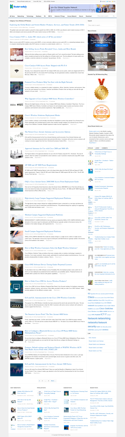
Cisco (91, 297)
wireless (105, 330)
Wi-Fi (100, 330)
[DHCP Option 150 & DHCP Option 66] (13, 418)
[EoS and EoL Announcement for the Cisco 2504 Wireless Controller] (17, 303)
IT (106, 314)
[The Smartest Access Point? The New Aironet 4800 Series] (17, 320)
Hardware (38, 16)
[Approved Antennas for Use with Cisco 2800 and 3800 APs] (17, 154)
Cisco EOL (102, 300)
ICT (102, 314)
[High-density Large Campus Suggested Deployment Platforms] (17, 204)
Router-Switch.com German (96, 341)
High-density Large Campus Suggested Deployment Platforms (48, 198)
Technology (30, 16)
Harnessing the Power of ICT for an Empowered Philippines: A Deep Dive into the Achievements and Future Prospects (75, 418)
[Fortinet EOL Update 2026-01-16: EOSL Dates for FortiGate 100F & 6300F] (90, 198)
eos (113, 311)
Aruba (111, 293)
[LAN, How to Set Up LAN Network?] (13, 401)
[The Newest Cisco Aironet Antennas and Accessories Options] (17, 138)
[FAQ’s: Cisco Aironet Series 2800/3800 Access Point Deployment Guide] (17, 187)
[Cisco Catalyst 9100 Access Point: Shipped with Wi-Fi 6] (17, 71)
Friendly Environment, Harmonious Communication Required (51, 426)
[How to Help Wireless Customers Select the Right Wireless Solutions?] (17, 254)
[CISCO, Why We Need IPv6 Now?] (90, 171)
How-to (81, 16)
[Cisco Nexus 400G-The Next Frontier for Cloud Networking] (66, 410)
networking (104, 318)
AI (109, 293)
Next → (53, 380)
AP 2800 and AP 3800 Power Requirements (41, 165)
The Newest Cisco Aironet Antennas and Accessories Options (47, 132)
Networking (20, 16)
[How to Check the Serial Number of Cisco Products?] (13, 410)
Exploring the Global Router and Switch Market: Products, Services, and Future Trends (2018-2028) (47, 24)
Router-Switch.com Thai (95, 351)
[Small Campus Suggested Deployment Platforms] (17, 237)
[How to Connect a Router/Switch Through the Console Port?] (13, 426)
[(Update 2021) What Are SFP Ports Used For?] (13, 393)
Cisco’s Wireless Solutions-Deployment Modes (42, 115)
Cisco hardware (96, 303)
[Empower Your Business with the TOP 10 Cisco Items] (66, 427)
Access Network (71, 16)
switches (91, 330)
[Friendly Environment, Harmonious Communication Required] (90, 188)
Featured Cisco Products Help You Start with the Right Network (48, 82)
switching (96, 330)
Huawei (97, 315)
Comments (105, 148)
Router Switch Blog (66, 435)
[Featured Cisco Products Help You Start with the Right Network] (17, 88)
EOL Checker (92, 337)
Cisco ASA (107, 297)
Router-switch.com (94, 131)
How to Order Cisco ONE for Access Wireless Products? (46, 281)
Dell (109, 311)
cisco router (107, 305)
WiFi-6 (50, 16)
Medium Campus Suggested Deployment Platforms (44, 214)
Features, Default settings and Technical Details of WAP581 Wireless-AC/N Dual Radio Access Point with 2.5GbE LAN (53, 348)
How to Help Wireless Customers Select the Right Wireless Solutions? (51, 248)
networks (93, 322)
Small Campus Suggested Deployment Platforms (43, 231)
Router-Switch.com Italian (95, 347)
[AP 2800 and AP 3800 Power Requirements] (17, 171)
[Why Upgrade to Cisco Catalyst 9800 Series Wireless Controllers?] (17, 104)
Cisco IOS (104, 303)
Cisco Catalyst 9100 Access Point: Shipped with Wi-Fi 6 (46, 65)
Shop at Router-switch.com (24, 1)
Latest (97, 148)
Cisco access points (99, 297)
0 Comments (32, 27)
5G (45, 16)
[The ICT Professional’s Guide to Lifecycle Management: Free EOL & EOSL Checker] (90, 209)
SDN (101, 326)
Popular (90, 148)
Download (89, 16)
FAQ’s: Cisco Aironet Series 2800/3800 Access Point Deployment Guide (52, 181)
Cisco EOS (107, 300)
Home (13, 16)
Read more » (61, 32)
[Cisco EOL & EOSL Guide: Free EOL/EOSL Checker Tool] (90, 219)
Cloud (98, 311)
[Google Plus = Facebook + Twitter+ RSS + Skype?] (90, 162)
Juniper (109, 314)
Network (92, 318)
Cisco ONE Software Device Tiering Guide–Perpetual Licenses (48, 264)
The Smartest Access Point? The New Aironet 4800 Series (46, 314)
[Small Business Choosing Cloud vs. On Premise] (66, 393)
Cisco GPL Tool (37, 1)
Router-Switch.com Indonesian (97, 344)
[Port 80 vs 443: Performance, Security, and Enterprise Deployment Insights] (90, 228)
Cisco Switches (106, 308)
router (98, 327)
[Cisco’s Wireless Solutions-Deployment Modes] (17, 121)
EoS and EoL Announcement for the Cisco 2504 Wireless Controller (50, 297)
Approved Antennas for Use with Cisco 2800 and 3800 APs (47, 148)
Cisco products (98, 305)
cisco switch (96, 308)
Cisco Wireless (92, 311)
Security (105, 327)
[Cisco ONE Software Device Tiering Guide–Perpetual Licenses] (17, 270)
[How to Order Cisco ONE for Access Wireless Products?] (17, 287)
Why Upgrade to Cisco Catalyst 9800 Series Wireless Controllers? (49, 98)
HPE (93, 314)
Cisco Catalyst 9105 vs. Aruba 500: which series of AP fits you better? (36, 37)
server (109, 327)
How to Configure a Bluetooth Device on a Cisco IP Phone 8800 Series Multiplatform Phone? (51, 332)
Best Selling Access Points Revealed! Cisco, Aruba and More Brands (50, 49)
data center (103, 311)
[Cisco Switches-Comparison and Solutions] (66, 401)
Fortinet (89, 314)
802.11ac (98, 293)
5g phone (93, 293)
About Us (12, 1)
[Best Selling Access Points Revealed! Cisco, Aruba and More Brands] (17, 55)
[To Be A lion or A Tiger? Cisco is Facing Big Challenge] (90, 153)
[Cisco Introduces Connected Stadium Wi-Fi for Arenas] (90, 179)
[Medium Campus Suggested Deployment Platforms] (17, 220)
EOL (111, 311)
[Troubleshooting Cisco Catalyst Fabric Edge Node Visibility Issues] (90, 239)
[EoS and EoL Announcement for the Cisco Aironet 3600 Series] (17, 370)
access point (104, 293)
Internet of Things (60, 16)
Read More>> (92, 142)
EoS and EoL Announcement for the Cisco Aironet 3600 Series (48, 364)
